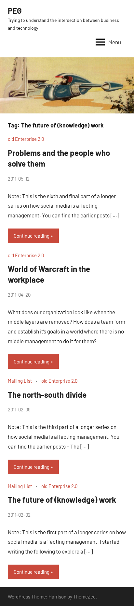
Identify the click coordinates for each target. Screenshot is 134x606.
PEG (15, 10)
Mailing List (20, 381)
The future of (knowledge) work (62, 499)
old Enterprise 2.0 (26, 139)
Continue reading (31, 236)
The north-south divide (47, 394)
